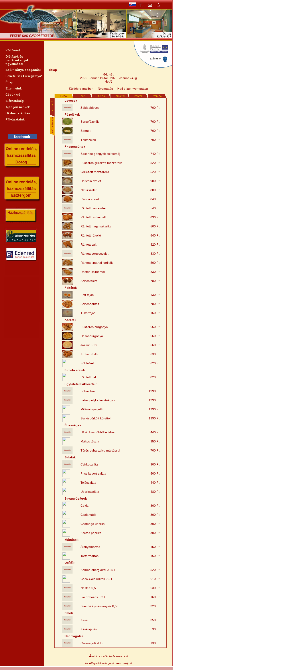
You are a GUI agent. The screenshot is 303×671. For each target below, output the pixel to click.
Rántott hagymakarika (96, 226)
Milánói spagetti (91, 409)
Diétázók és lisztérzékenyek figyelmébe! (17, 60)
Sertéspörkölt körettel (95, 418)
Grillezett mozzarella (95, 172)
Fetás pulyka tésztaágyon (98, 400)
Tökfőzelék (88, 140)
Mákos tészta (90, 441)
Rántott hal (88, 377)
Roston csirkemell (93, 271)
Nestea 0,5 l (89, 588)
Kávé (84, 620)
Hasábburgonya (92, 336)
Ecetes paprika (91, 533)
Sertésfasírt (89, 281)
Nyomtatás (105, 88)
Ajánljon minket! (18, 107)
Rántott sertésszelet (94, 253)
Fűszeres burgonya (94, 327)
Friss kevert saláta (93, 473)
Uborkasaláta (90, 491)
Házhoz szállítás (18, 113)
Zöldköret (87, 363)
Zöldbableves (90, 107)
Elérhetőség (15, 101)
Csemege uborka (93, 524)
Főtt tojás (87, 295)
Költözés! (13, 50)
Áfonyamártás (90, 547)
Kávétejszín (89, 629)
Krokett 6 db (89, 354)
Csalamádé (88, 514)
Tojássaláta (88, 482)
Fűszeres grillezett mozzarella (101, 163)
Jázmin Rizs (89, 345)
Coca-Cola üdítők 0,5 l (96, 579)
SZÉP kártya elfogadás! (23, 70)
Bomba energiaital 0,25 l (98, 570)
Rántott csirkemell (93, 217)
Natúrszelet (88, 190)
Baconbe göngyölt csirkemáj (100, 153)
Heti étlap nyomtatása (132, 88)
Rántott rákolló (91, 235)
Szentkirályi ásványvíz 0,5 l (99, 606)
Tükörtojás (88, 313)
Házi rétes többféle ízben (98, 432)
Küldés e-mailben (81, 88)
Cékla (85, 505)
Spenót (86, 130)
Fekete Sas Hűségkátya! (24, 76)
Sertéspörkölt (90, 304)
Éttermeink (14, 88)
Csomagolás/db (91, 643)
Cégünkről (13, 94)
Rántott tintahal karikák (97, 262)
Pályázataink (15, 119)
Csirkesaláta (89, 464)
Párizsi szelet (90, 199)
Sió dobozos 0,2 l (93, 597)
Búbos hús (88, 391)
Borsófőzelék (90, 121)
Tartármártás (89, 556)
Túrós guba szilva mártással (100, 450)
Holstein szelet (91, 181)
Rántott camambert (94, 208)
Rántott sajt (88, 244)
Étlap (9, 82)
